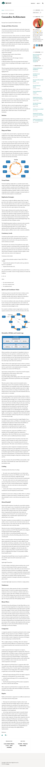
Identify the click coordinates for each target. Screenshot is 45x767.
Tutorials (34, 61)
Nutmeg (7, 764)
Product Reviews (36, 58)
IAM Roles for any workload (38, 109)
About (38, 3)
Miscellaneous (35, 57)
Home (3, 10)
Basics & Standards (36, 54)
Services (33, 3)
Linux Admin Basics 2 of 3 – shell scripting (9, 745)
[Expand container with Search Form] (42, 3)
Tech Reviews (11, 13)
